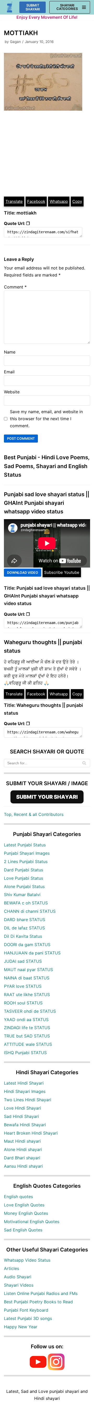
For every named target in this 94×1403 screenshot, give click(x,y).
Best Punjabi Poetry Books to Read (38, 1301)
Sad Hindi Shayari (21, 1116)
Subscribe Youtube (61, 572)
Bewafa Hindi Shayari (25, 1124)
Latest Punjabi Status (25, 844)
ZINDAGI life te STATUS (27, 1027)
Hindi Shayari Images (24, 1091)
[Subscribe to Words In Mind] (38, 1368)
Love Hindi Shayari (22, 1108)
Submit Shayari (33, 7)
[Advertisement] (47, 154)
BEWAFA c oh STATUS (26, 902)
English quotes (18, 1196)
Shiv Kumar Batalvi (22, 894)
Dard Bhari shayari (22, 1157)
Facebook (36, 201)
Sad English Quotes (23, 1229)
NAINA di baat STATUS (26, 977)
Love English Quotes (24, 1204)
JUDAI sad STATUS (23, 961)
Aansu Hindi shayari (23, 1166)
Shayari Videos (18, 1285)
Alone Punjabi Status (24, 886)
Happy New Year (20, 1326)
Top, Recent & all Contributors (33, 814)
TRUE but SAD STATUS (27, 1036)
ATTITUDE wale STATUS (28, 1044)
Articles (11, 1268)
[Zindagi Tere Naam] (10, 7)
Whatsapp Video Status (27, 1260)
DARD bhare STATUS (24, 919)
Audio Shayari (17, 1276)
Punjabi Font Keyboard (26, 1310)
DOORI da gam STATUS (27, 944)
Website (12, 391)
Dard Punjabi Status (23, 869)
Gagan (15, 42)
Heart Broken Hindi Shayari (31, 1133)
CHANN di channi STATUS (30, 911)
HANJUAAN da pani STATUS (32, 952)
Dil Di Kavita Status (23, 936)
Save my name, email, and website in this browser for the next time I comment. (46, 418)
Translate (14, 201)
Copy (77, 201)
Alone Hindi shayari (23, 1149)
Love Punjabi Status (23, 878)
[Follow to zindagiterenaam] (56, 1368)
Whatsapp (59, 201)
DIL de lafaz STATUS (24, 927)
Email (9, 371)
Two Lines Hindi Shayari (27, 1099)
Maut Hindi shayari (22, 1141)
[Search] (84, 763)
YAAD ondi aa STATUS (26, 1019)
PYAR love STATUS (23, 986)
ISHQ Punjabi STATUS (25, 1052)
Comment (15, 287)
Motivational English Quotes (31, 1221)
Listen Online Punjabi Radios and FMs (41, 1293)
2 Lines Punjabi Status (26, 861)
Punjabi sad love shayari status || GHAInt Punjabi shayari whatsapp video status (46, 503)
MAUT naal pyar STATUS (28, 969)
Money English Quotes (26, 1213)
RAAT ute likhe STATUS (27, 994)
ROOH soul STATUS (23, 1002)
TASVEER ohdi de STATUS (30, 1011)
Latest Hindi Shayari (24, 1083)
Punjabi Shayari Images (27, 853)
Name (9, 352)
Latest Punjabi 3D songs (28, 1318)
